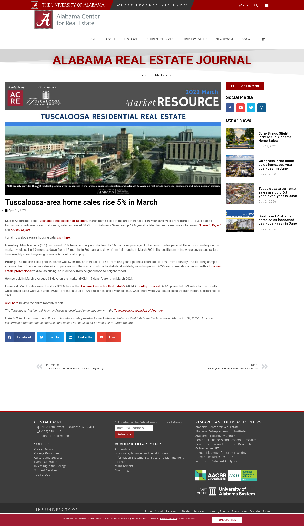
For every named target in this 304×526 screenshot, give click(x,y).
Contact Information (55, 436)
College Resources (46, 453)
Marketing (122, 470)
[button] (20, 337)
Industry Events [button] (194, 39)
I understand (227, 520)
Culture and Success (48, 458)
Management (124, 466)
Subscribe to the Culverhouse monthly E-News (148, 422)
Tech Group (42, 474)
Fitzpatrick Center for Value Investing (221, 453)
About (110, 39)
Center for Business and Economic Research (226, 440)
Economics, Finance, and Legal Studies (141, 453)
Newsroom (224, 39)
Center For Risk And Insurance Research (223, 444)
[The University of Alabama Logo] (74, 5)
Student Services (160, 39)
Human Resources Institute (214, 457)
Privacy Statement (168, 518)
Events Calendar (45, 462)
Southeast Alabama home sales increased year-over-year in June (278, 220)
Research (131, 39)
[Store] (266, 39)
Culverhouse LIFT (207, 448)
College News (43, 449)
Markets (161, 75)
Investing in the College (50, 466)
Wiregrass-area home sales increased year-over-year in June (276, 164)
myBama (242, 5)
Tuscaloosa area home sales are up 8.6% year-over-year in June (278, 192)
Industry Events (218, 511)
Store (266, 511)
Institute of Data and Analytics (216, 461)
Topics (138, 75)
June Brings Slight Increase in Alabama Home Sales (275, 137)
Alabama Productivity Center (215, 436)
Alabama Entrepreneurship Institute (220, 431)
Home (92, 39)
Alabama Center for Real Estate (217, 427)
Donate (247, 39)
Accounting (122, 449)
